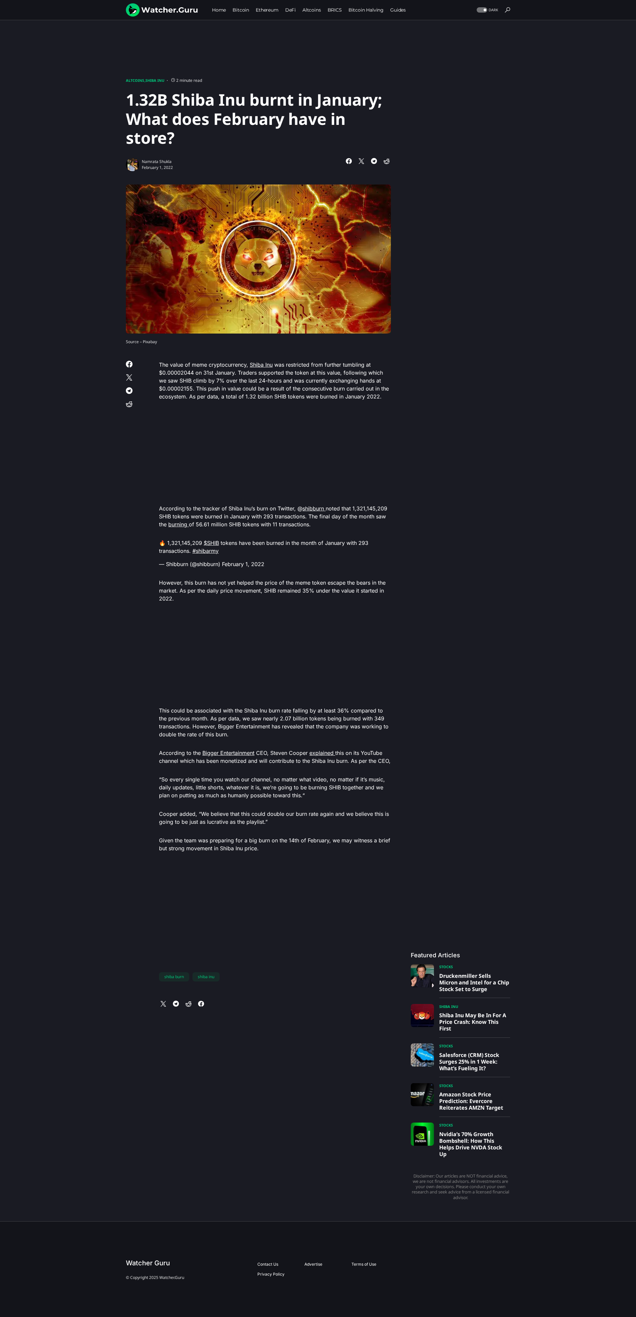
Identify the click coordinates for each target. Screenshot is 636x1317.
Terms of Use (363, 1264)
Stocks (446, 966)
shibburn (314, 508)
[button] (486, 10)
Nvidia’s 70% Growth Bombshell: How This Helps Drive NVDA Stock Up (470, 1144)
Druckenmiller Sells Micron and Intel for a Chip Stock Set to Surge (474, 982)
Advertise (313, 1264)
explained (322, 753)
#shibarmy (205, 551)
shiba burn (174, 976)
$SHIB (211, 543)
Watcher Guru (148, 1263)
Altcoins (135, 80)
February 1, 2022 (243, 564)
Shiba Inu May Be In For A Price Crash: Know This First (472, 1022)
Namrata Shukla (157, 161)
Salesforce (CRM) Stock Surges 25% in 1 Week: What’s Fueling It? (469, 1062)
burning (178, 524)
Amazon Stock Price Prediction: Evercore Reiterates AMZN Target (471, 1101)
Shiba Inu (154, 80)
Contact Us (267, 1264)
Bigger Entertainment (228, 753)
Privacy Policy (271, 1274)
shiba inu (206, 976)
